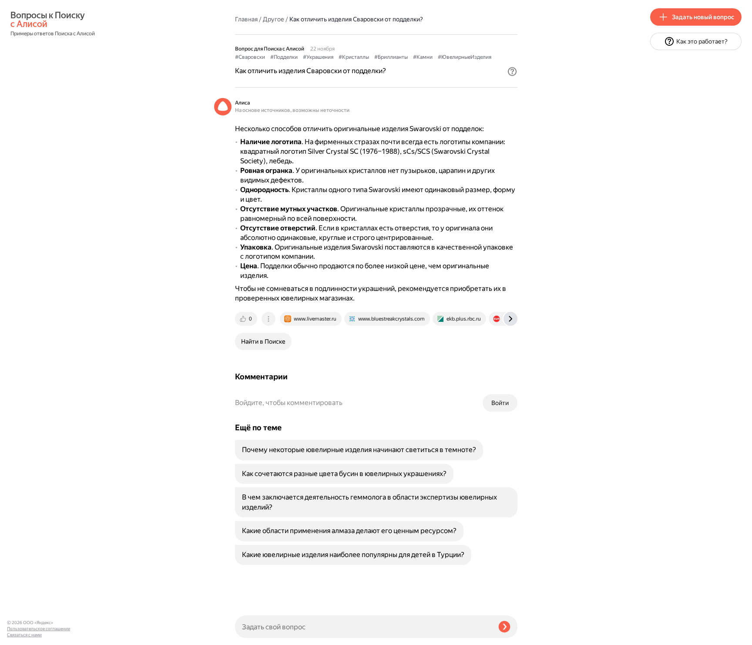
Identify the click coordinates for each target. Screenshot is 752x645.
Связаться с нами (24, 634)
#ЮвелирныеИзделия (464, 57)
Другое (273, 19)
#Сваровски (250, 57)
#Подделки (284, 57)
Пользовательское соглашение (38, 628)
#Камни (423, 57)
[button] (512, 71)
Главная (246, 19)
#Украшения (318, 57)
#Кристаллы (354, 57)
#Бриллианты (391, 57)
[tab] (246, 319)
